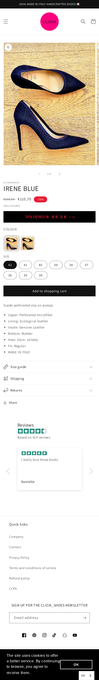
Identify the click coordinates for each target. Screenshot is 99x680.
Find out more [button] (44, 673)
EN (83, 675)
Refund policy (19, 578)
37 (86, 265)
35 (25, 275)
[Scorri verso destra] (60, 174)
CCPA (13, 588)
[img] (51, 431)
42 (10, 265)
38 (71, 265)
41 (25, 265)
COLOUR (10, 229)
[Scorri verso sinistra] (39, 174)
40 (40, 265)
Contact (15, 547)
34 (41, 275)
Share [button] (13, 402)
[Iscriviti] (84, 617)
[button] (6, 22)
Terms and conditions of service (32, 568)
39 (56, 265)
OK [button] (76, 664)
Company (16, 537)
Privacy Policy (19, 557)
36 (10, 275)
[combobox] (86, 675)
